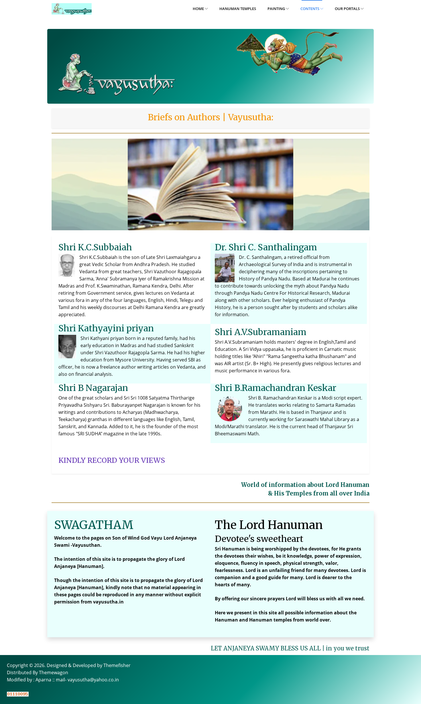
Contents (310, 8)
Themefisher (117, 665)
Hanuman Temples (237, 8)
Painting (276, 8)
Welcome (64, 538)
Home (199, 8)
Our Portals (348, 8)
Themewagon (53, 672)
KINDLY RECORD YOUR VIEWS (111, 460)
